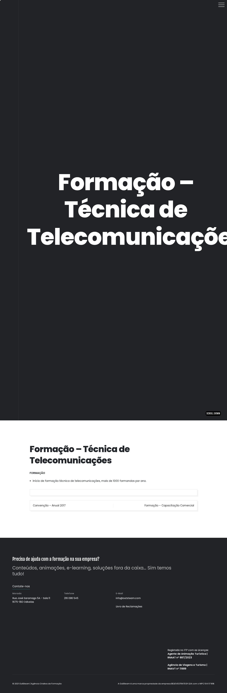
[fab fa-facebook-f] (9, 15)
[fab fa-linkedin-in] (9, 26)
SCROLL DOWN (213, 686)
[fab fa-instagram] (9, 21)
